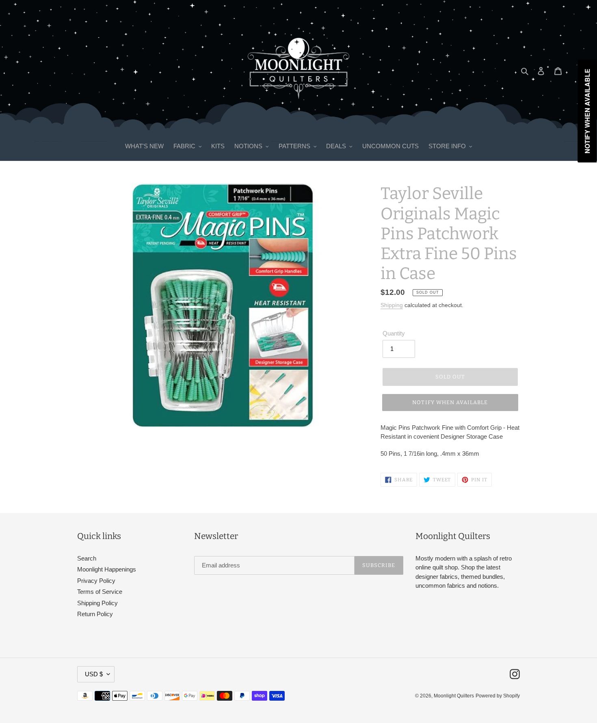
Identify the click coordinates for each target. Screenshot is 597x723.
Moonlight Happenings (106, 569)
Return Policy (95, 613)
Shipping (392, 305)
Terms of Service (99, 591)
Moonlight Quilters (454, 696)
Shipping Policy (97, 603)
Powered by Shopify (498, 696)
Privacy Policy (96, 580)
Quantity (394, 333)
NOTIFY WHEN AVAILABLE (450, 402)
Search (86, 558)
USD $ (94, 674)
